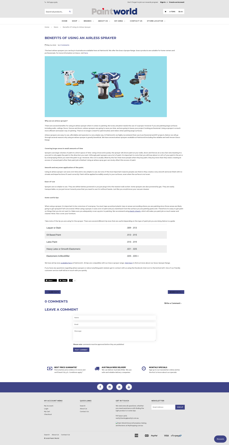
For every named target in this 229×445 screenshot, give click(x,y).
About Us (103, 21)
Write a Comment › (173, 303)
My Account (48, 406)
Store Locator (155, 21)
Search (82, 406)
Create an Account (176, 2)
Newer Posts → (176, 292)
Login (46, 409)
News (56, 27)
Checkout (48, 414)
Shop (74, 21)
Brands (87, 21)
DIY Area (118, 21)
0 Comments (64, 45)
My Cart (47, 411)
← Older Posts (53, 292)
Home (64, 21)
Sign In (163, 2)
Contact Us (136, 21)
